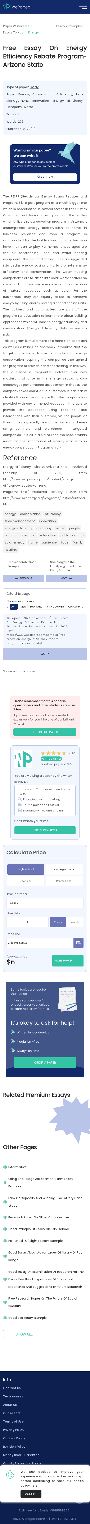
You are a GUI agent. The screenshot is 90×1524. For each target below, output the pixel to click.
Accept (31, 1494)
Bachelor (26, 880)
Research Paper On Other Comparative (38, 1217)
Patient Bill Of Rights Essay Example (35, 1241)
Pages (58, 922)
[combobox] (45, 903)
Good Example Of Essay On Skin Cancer (38, 1229)
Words (75, 922)
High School (26, 869)
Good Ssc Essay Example (27, 1318)
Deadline (13, 934)
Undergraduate (64, 869)
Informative (17, 1167)
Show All (24, 1334)
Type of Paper (17, 894)
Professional (64, 880)
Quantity (13, 913)
